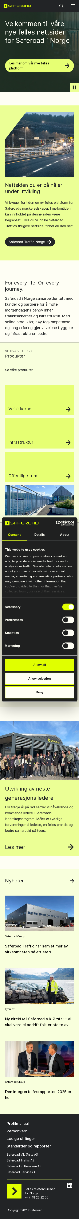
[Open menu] (73, 6)
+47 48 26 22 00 (36, 1197)
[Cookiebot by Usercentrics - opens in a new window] (56, 523)
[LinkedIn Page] (69, 1185)
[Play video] (74, 87)
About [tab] (64, 534)
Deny (39, 692)
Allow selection (39, 678)
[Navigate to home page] (17, 6)
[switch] (68, 620)
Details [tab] (39, 534)
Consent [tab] (14, 534)
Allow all (39, 665)
